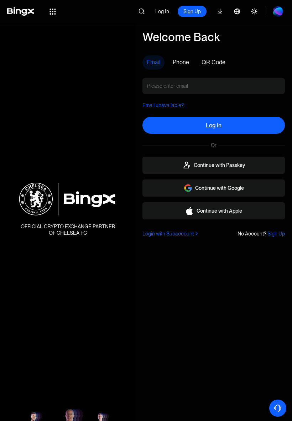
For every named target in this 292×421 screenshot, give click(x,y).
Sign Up (192, 11)
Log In (162, 11)
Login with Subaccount (168, 234)
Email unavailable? (163, 105)
